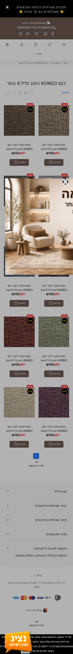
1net (67, 178)
